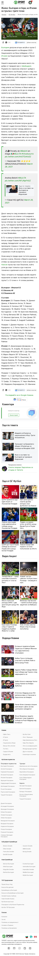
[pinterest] (30, 948)
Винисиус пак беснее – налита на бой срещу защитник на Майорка (28, 603)
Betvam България (8, 864)
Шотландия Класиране (8, 786)
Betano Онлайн (7, 846)
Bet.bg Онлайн (27, 851)
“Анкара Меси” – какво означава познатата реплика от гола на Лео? (10, 579)
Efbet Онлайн (7, 849)
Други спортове (28, 751)
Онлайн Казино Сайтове (9, 896)
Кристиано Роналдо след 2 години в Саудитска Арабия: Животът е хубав (9, 628)
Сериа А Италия (8, 751)
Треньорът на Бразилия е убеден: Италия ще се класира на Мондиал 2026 (25, 446)
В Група (5, 740)
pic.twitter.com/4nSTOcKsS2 (18, 156)
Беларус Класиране (26, 791)
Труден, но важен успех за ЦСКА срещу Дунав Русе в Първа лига (28, 525)
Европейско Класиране (27, 772)
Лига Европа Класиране (27, 769)
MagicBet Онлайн (8, 869)
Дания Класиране (6, 803)
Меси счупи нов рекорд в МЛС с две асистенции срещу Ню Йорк (10, 604)
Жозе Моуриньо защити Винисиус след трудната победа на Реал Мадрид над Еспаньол (25, 719)
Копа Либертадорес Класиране (26, 778)
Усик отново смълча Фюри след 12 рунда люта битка (27, 627)
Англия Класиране (6, 769)
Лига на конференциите (30, 746)
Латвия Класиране (6, 815)
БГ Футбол (12, 14)
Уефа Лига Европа (28, 743)
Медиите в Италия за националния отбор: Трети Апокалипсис (25, 435)
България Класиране (7, 766)
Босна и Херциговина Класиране (26, 795)
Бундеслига (7, 754)
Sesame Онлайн (27, 846)
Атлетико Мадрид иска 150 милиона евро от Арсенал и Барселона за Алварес (25, 695)
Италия (4, 56)
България (5, 47)
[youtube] (14, 948)
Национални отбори (9, 743)
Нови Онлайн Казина (8, 898)
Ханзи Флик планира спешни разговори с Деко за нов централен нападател (26, 706)
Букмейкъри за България (9, 890)
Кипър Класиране (6, 812)
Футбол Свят (27, 734)
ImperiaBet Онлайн (28, 869)
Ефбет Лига (6, 734)
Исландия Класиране (7, 806)
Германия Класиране (7, 772)
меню (2, 3)
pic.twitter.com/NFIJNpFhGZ (18, 180)
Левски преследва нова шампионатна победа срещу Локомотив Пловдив (9, 525)
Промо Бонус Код (7, 884)
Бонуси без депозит (8, 887)
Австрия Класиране (26, 786)
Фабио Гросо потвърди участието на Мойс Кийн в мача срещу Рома (25, 660)
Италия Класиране (6, 777)
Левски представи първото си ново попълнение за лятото (28, 547)
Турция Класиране (6, 795)
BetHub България (8, 872)
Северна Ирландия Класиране (6, 835)
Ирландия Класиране (7, 809)
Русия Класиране (6, 789)
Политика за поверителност (10, 922)
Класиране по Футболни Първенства (13, 904)
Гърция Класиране (25, 799)
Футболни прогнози (8, 901)
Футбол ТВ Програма (8, 907)
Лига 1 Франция (28, 737)
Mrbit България (7, 866)
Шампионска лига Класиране (28, 766)
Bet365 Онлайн (7, 854)
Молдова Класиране (7, 823)
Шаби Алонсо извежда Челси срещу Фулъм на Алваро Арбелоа (26, 683)
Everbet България (28, 864)
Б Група (5, 737)
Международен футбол (30, 748)
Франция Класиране (7, 780)
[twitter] (25, 948)
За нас (4, 919)
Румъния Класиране (7, 832)
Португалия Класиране (8, 792)
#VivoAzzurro (28, 154)
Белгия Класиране (25, 788)
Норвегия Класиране (7, 826)
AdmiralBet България (29, 866)
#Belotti (23, 151)
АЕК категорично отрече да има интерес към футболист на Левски (28, 503)
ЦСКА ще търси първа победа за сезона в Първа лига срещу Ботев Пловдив (10, 548)
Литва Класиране (6, 818)
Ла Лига (5, 748)
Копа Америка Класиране (27, 775)
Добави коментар (31, 42)
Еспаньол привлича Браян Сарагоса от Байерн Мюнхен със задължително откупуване (26, 649)
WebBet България (28, 872)
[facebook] (9, 948)
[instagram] (19, 948)
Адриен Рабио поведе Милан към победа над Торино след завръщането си (26, 672)
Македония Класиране (8, 820)
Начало (4, 14)
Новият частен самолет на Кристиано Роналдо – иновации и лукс (28, 579)
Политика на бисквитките (9, 928)
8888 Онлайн (27, 849)
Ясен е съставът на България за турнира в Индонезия (23, 457)
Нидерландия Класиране (8, 783)
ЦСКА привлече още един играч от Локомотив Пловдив (10, 502)
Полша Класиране (6, 829)
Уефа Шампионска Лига (30, 740)
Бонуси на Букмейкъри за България (13, 893)
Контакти (4, 916)
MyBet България (28, 875)
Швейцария (26, 66)
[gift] (30, 2)
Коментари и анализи (29, 754)
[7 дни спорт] (19, 2)
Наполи (4, 265)
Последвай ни (21, 42)
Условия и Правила (7, 925)
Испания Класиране (7, 775)
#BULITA (17, 154)
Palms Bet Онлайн (8, 851)
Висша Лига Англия (9, 746)
